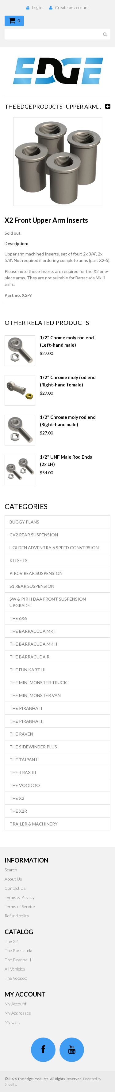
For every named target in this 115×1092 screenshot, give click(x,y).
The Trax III (23, 772)
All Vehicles (15, 968)
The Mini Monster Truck (38, 682)
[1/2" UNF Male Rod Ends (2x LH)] (20, 470)
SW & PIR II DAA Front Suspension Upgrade (48, 602)
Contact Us (15, 888)
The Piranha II (26, 708)
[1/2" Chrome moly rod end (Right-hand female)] (20, 390)
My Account (16, 1003)
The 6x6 (18, 618)
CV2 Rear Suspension (34, 534)
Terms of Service (20, 906)
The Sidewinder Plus (33, 746)
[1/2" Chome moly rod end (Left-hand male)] (20, 350)
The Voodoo (25, 785)
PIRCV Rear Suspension (36, 573)
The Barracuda (18, 950)
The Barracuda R (29, 656)
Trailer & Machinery (34, 823)
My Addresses (18, 1013)
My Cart (12, 1022)
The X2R (18, 811)
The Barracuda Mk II (33, 644)
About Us (13, 878)
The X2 (17, 798)
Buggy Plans (24, 521)
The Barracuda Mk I (33, 631)
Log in (37, 7)
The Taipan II (24, 759)
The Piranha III (27, 721)
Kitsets (19, 560)
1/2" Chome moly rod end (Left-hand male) (67, 341)
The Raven (21, 733)
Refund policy (17, 915)
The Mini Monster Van (35, 695)
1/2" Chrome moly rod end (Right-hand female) (68, 381)
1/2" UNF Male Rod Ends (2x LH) (66, 460)
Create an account (72, 7)
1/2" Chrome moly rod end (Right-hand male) (68, 420)
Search (11, 869)
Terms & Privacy (20, 897)
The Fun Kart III (28, 669)
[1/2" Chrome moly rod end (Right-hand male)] (20, 430)
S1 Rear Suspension (32, 586)
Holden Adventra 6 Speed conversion (54, 547)
